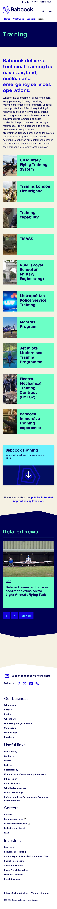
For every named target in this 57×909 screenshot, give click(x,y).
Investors (9, 847)
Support (31, 19)
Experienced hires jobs (15, 823)
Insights (8, 765)
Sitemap (45, 893)
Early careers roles (13, 819)
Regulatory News (12, 879)
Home (7, 19)
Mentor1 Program (28, 324)
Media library (10, 751)
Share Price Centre (13, 865)
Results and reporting (15, 852)
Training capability (29, 215)
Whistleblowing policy (15, 788)
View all (26, 615)
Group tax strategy (13, 792)
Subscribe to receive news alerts (30, 675)
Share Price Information (16, 870)
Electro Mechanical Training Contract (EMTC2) (30, 388)
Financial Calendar (13, 874)
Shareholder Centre (14, 861)
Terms (34, 893)
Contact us (45, 2)
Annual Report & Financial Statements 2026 (26, 856)
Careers (8, 814)
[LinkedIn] (31, 683)
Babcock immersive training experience (30, 421)
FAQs (6, 833)
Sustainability (11, 770)
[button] (43, 11)
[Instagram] (18, 683)
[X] (25, 683)
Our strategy (10, 732)
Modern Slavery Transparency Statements (25, 774)
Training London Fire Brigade (35, 188)
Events (25, 2)
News (35, 2)
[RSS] (37, 683)
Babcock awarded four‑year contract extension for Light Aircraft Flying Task (28, 591)
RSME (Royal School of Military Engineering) (32, 272)
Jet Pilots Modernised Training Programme (31, 355)
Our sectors (10, 728)
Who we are (10, 719)
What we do (18, 19)
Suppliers (9, 737)
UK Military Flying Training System (33, 165)
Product (8, 714)
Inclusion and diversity (15, 828)
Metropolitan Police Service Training (33, 300)
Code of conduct (12, 783)
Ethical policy (10, 779)
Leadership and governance (18, 723)
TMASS (26, 239)
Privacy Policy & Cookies (16, 893)
